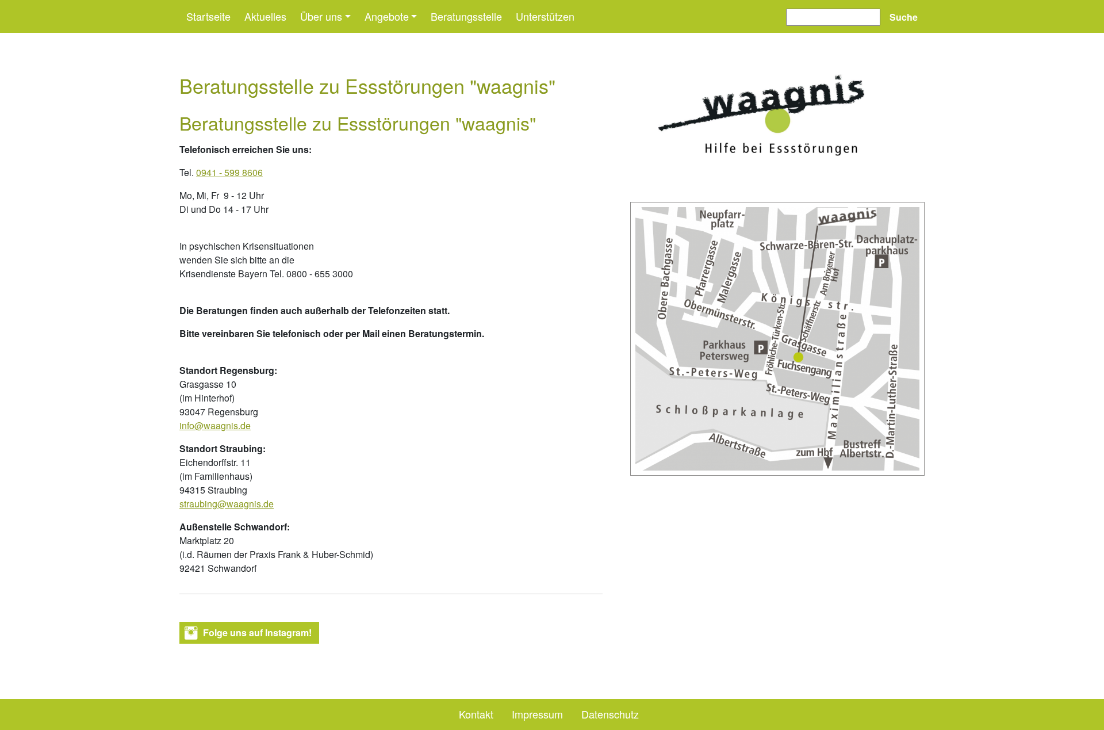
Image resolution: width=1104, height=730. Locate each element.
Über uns (321, 16)
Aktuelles (265, 16)
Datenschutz (610, 713)
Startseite (208, 16)
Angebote (387, 16)
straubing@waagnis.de (226, 503)
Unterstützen (545, 16)
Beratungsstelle (466, 16)
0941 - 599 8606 (229, 172)
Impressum (537, 713)
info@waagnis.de (215, 425)
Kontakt (476, 713)
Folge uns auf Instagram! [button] (257, 632)
